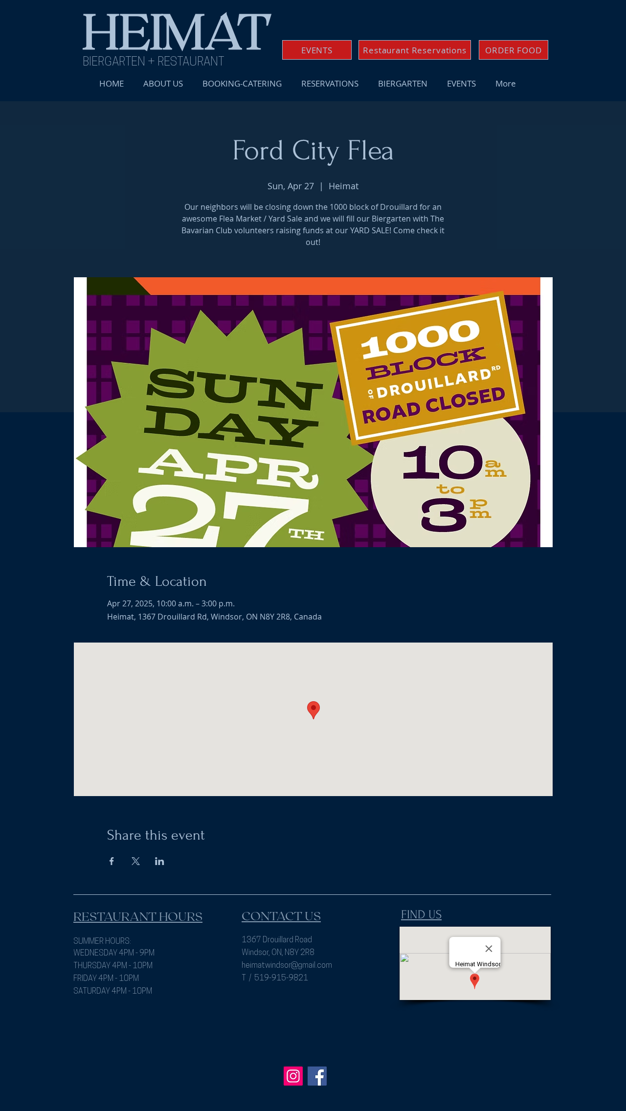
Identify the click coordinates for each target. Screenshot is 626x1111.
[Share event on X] (135, 861)
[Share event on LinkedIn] (159, 861)
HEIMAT (177, 29)
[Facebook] (317, 1076)
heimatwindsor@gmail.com (287, 966)
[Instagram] (293, 1076)
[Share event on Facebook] (111, 861)
